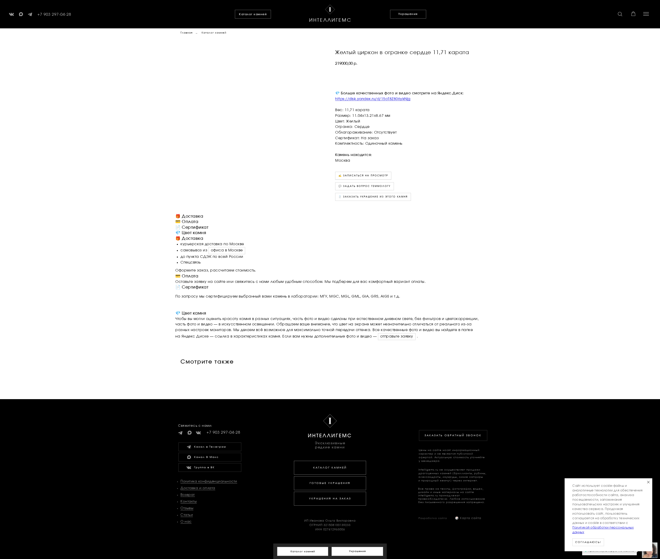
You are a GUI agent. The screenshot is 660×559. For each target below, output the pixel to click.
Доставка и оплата (197, 488)
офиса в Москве (227, 250)
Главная (186, 32)
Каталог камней (214, 32)
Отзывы (186, 508)
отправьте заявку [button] (396, 336)
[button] (619, 13)
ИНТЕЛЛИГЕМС (330, 20)
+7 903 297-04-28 (54, 15)
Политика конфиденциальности (208, 481)
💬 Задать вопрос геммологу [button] (365, 186)
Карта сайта (468, 518)
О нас (186, 521)
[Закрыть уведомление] (648, 482)
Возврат (187, 495)
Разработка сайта (432, 518)
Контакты (188, 501)
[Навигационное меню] (646, 14)
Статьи (186, 515)
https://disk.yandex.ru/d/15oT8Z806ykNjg (372, 99)
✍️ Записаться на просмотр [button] (363, 176)
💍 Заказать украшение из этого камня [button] (373, 197)
